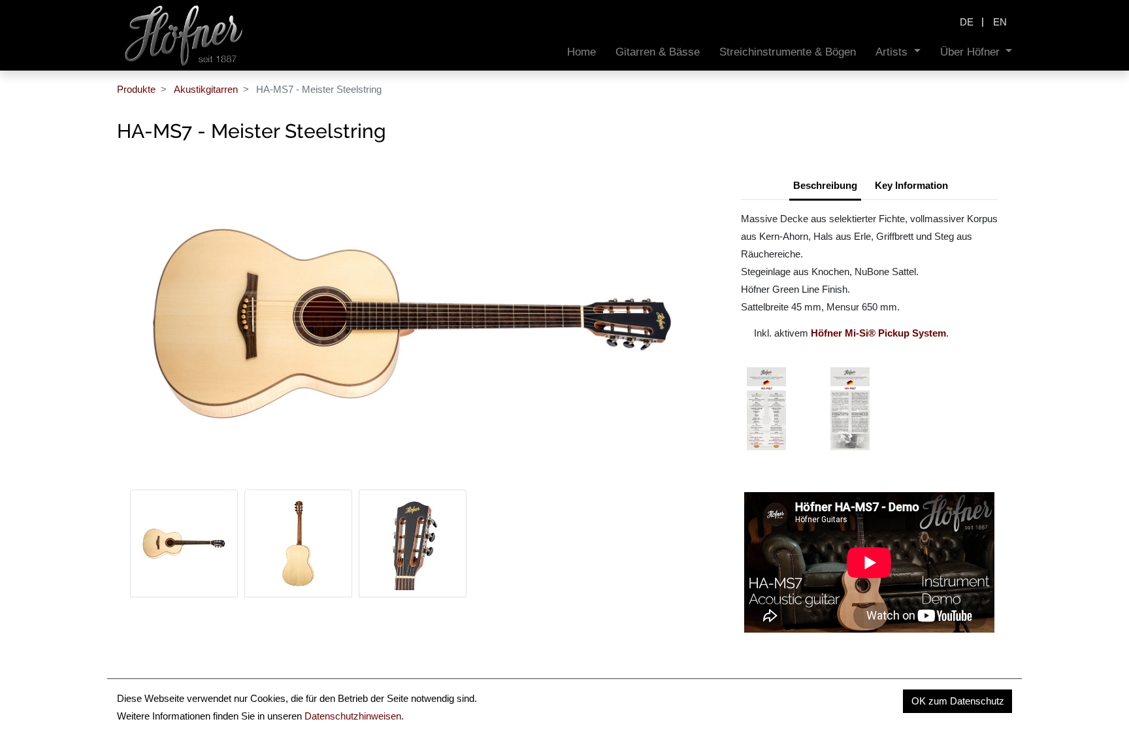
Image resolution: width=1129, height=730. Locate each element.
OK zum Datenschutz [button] (957, 700)
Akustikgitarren (206, 89)
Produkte (136, 89)
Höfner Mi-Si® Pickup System (878, 333)
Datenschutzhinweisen (352, 716)
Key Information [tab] (911, 185)
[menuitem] (581, 52)
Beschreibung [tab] (825, 185)
